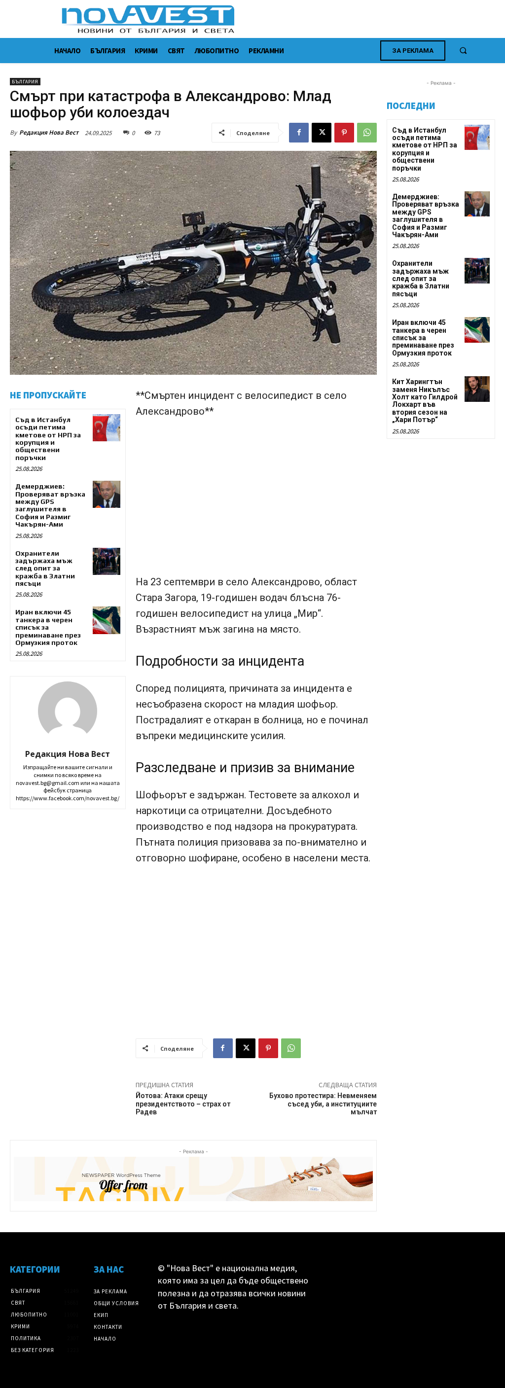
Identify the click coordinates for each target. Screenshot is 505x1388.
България (25, 81)
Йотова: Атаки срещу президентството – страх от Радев (183, 1104)
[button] (463, 50)
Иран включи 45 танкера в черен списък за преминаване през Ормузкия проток (48, 627)
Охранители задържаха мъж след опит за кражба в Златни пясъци (45, 568)
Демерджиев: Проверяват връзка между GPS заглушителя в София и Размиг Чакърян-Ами (50, 505)
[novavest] (278, 19)
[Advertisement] (256, 501)
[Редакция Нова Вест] (67, 711)
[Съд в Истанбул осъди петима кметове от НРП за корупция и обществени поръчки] (106, 427)
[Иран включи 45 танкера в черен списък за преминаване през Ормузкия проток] (106, 620)
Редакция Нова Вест (48, 132)
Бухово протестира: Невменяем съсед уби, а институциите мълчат (323, 1104)
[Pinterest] (344, 132)
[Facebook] (299, 132)
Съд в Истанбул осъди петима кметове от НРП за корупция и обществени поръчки (48, 439)
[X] (321, 132)
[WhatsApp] (367, 132)
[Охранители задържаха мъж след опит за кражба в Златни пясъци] (106, 561)
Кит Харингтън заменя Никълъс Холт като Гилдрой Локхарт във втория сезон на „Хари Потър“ (425, 401)
